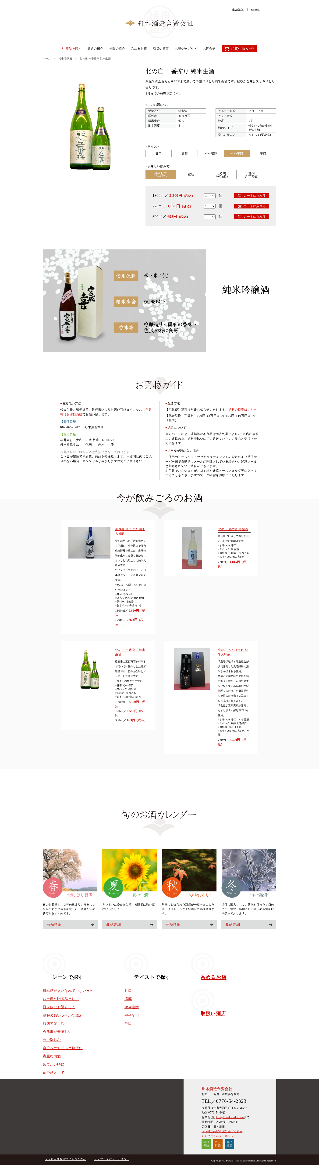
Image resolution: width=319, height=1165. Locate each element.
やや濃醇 (131, 1007)
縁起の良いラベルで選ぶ (63, 1015)
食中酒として (53, 1072)
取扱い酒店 (161, 48)
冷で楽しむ (52, 1040)
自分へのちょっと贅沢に (63, 1048)
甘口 (128, 991)
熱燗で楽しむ (53, 1023)
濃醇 (128, 999)
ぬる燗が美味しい (57, 1032)
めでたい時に (53, 1064)
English (255, 9)
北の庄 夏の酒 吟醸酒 (233, 529)
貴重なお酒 (52, 1056)
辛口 (128, 1023)
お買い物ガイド (186, 48)
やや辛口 (131, 1015)
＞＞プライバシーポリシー (219, 1136)
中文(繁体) (238, 9)
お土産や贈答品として (61, 999)
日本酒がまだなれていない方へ (68, 991)
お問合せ (209, 48)
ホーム (47, 58)
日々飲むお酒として (59, 1007)
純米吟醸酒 (65, 58)
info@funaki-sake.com (230, 1117)
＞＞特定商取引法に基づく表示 (222, 1131)
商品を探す (74, 48)
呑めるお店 (139, 48)
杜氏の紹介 (117, 48)
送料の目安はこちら (242, 409)
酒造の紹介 (95, 48)
